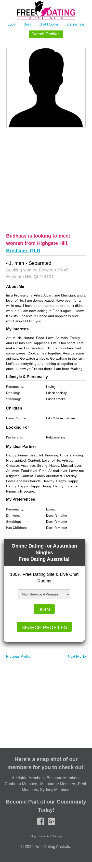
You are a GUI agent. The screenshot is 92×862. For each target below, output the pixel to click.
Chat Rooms (49, 24)
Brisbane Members (63, 778)
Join (27, 24)
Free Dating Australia (53, 847)
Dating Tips (76, 24)
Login (12, 24)
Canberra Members (21, 784)
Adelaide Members (28, 778)
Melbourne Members (58, 784)
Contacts (44, 836)
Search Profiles (45, 34)
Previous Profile (18, 656)
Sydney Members (55, 790)
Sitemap (57, 836)
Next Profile (77, 656)
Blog (33, 836)
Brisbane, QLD (23, 250)
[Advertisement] (46, 179)
